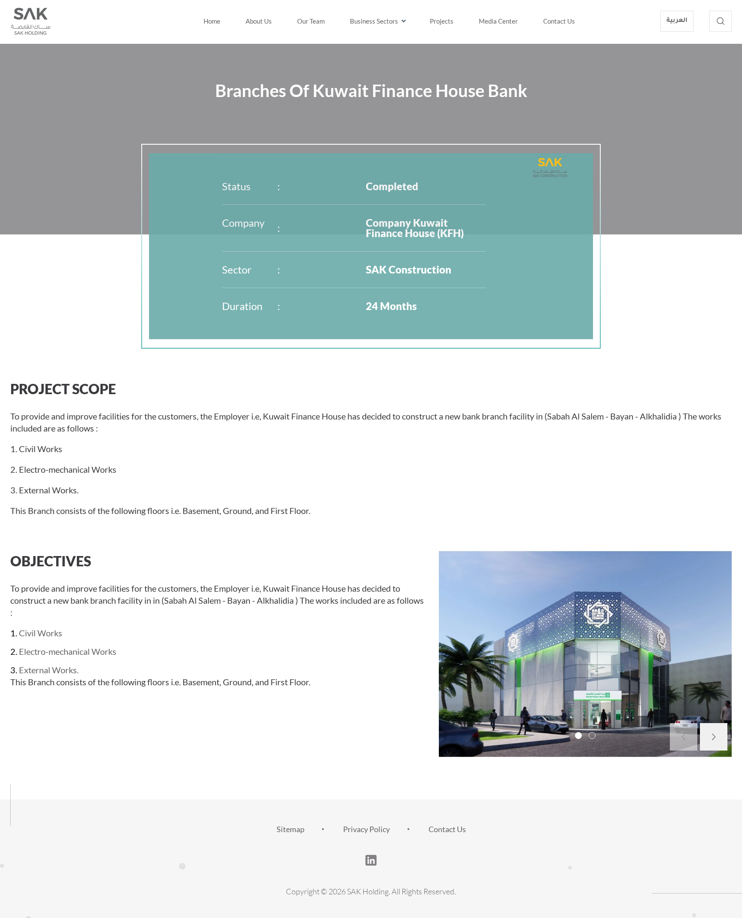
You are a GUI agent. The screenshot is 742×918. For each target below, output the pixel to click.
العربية (676, 21)
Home (212, 21)
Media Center (498, 21)
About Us (259, 21)
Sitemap (290, 829)
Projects (441, 21)
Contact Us (559, 21)
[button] (578, 735)
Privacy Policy (366, 829)
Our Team (311, 21)
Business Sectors (374, 21)
